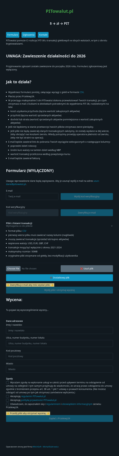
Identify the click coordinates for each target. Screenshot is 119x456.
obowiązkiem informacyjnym (77, 404)
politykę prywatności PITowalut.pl (38, 400)
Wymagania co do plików (19, 226)
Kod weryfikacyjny (15, 207)
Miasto (9, 363)
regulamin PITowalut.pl (33, 396)
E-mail (9, 190)
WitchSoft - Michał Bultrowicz (46, 446)
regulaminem (53, 404)
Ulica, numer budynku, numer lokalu (25, 337)
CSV (81, 92)
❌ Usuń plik (86, 268)
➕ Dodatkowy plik (59, 277)
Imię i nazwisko (14, 324)
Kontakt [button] (43, 34)
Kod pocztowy (13, 350)
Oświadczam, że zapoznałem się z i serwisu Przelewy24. (53, 406)
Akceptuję (28, 396)
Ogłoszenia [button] (29, 34)
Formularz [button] (12, 34)
